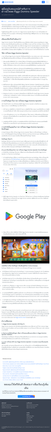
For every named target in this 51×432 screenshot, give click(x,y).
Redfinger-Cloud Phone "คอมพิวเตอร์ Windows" (10, 406)
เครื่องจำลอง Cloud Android (6, 404)
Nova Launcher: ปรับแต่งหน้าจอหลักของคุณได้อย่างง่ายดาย (15, 373)
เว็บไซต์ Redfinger (16, 159)
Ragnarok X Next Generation (31, 406)
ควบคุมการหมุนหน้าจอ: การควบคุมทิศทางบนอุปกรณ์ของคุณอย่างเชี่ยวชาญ (18, 371)
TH (47, 2)
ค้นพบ (27, 421)
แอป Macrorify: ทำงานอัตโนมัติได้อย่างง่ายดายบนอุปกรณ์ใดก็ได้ (16, 375)
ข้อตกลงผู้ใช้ (4, 416)
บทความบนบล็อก (11, 21)
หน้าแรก (4, 21)
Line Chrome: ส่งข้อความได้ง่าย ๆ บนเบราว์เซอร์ (13, 379)
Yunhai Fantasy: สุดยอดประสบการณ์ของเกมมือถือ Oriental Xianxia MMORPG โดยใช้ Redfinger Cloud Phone (26, 363)
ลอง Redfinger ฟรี (26, 396)
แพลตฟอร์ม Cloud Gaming (6, 407)
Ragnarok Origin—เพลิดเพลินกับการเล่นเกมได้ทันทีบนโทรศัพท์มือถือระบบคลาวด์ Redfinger (21, 377)
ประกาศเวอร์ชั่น (29, 420)
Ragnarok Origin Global (30, 407)
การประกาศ (28, 419)
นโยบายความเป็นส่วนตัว (6, 414)
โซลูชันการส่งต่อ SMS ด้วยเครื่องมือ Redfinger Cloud (14, 367)
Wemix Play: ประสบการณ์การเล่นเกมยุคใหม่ (12, 365)
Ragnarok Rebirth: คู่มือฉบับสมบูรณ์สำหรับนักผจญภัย (14, 369)
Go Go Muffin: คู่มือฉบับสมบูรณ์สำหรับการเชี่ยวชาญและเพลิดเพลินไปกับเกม (18, 362)
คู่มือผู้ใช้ (27, 414)
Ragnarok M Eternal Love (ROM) (32, 404)
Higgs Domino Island (21, 317)
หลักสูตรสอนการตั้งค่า (30, 416)
